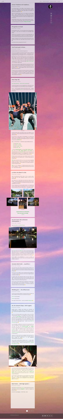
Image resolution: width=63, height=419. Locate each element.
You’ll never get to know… (19, 47)
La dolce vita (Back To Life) (19, 172)
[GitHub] (51, 18)
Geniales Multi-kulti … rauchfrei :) (21, 264)
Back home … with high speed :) (20, 384)
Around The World (22, 137)
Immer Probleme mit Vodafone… (21, 4)
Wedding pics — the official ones (21, 289)
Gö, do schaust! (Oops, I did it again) (22, 305)
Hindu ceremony (17, 298)
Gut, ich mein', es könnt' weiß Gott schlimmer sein (19, 340)
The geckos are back (17, 26)
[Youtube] (51, 16)
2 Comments (18, 6)
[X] (51, 22)
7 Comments (18, 291)
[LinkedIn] (51, 14)
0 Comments (18, 28)
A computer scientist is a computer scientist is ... (25, 310)
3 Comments (18, 81)
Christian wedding (17, 296)
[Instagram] (51, 20)
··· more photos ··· (23, 130)
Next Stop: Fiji (15, 79)
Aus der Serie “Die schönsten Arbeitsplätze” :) (20, 220)
